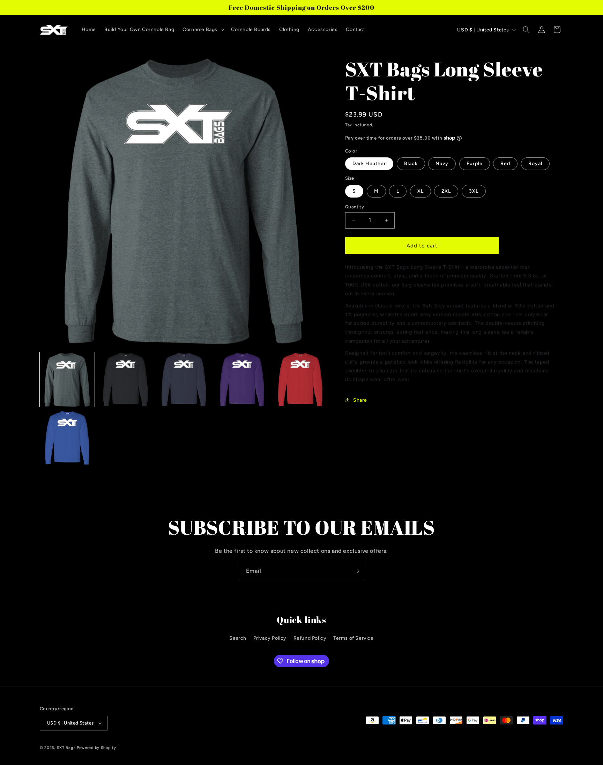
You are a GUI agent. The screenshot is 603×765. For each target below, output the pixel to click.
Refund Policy (310, 638)
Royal (535, 163)
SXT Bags (66, 747)
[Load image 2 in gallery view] (125, 379)
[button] (202, 29)
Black (411, 163)
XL (420, 191)
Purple (475, 163)
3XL (473, 191)
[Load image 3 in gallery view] (183, 379)
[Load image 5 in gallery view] (300, 379)
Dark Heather (369, 163)
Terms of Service (353, 638)
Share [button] (360, 400)
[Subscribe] (356, 571)
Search (237, 638)
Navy (442, 163)
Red (505, 163)
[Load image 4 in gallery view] (242, 379)
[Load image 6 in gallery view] (67, 437)
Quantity (354, 206)
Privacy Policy (269, 638)
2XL (446, 191)
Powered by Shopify (96, 747)
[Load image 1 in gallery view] (67, 379)
